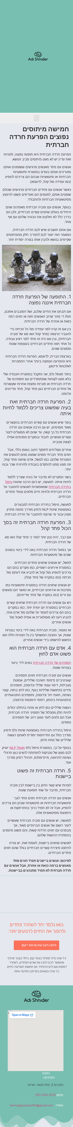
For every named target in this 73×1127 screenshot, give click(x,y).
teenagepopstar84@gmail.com (31, 1105)
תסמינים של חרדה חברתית (52, 663)
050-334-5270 (45, 1095)
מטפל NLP (17, 748)
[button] (36, 118)
